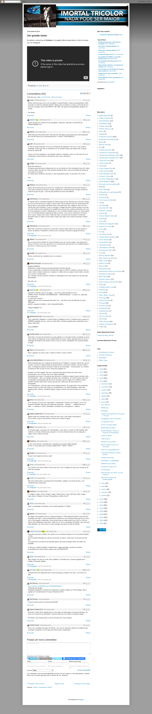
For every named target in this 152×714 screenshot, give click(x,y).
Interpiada (102, 357)
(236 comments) (110, 74)
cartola (101, 166)
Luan (101, 253)
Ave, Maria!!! (105, 405)
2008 (102, 514)
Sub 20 (101, 319)
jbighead (32, 120)
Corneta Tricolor (104, 176)
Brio (100, 147)
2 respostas (33, 235)
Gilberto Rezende (35, 531)
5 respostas (33, 423)
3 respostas (33, 286)
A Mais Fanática (104, 118)
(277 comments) (110, 54)
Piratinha (102, 290)
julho (103, 399)
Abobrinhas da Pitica (108, 428)
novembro (105, 387)
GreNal (101, 218)
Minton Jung (103, 263)
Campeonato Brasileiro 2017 (109, 158)
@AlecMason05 (104, 115)
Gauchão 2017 (104, 208)
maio (103, 483)
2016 (102, 375)
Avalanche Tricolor (105, 137)
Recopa (102, 313)
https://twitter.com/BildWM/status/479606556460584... (45, 586)
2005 (102, 523)
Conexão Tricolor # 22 (109, 467)
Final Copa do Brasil (106, 200)
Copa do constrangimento (110, 449)
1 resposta (32, 312)
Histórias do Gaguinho (107, 224)
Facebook (102, 197)
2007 (102, 517)
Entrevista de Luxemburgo (108, 192)
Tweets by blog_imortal (105, 335)
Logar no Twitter (57, 658)
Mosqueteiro (103, 269)
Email (50, 661)
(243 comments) (111, 70)
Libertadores (103, 245)
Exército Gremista (105, 355)
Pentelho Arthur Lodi (106, 287)
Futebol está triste (107, 457)
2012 (102, 502)
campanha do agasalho (107, 152)
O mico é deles (106, 435)
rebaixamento (104, 311)
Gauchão (102, 205)
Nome (29, 661)
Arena (101, 131)
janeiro (104, 495)
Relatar (88, 115)
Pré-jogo (102, 303)
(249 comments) (109, 57)
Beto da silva (103, 144)
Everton (102, 195)
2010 (102, 508)
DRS (100, 187)
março (103, 489)
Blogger (81, 699)
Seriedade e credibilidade (110, 460)
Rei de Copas (104, 316)
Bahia (101, 142)
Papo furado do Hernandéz (108, 282)
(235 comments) (110, 78)
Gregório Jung (104, 210)
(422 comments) (109, 43)
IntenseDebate (110, 82)
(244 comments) (110, 66)
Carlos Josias (104, 163)
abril (103, 486)
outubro (104, 390)
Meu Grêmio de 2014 (106, 258)
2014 (102, 381)
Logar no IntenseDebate (32, 658)
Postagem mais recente (36, 683)
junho (103, 402)
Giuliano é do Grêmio (108, 442)
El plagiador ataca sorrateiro (111, 419)
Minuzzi (101, 266)
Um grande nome (107, 421)
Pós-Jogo (102, 298)
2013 (102, 499)
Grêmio (101, 213)
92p (38, 570)
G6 (100, 203)
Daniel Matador (104, 181)
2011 (101, 505)
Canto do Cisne (104, 160)
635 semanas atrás (40, 100)
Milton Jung (103, 261)
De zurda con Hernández (108, 184)
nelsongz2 (33, 570)
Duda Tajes (103, 189)
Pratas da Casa (104, 300)
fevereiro (104, 492)
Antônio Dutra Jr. (105, 129)
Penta (101, 284)
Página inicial (59, 683)
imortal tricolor (104, 234)
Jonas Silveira (104, 239)
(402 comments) (108, 47)
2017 (102, 372)
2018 (102, 369)
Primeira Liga (103, 305)
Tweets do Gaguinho (106, 324)
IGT (100, 232)
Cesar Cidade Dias (105, 168)
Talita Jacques (104, 321)
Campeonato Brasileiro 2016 (109, 155)
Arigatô (101, 134)
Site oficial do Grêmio (106, 352)
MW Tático (103, 276)
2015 (102, 378)
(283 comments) (109, 51)
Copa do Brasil (104, 171)
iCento (101, 229)
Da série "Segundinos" (107, 179)
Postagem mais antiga (82, 683)
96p (37, 120)
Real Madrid (103, 308)
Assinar (29, 670)
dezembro (105, 384)
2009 (102, 511)
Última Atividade (56, 97)
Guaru (101, 221)
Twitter (101, 327)
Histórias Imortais (105, 226)
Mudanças (104, 408)
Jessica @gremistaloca (107, 237)
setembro (105, 393)
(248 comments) (109, 62)
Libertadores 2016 (105, 247)
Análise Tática (104, 126)
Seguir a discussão (88, 93)
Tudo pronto (105, 439)
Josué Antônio (104, 242)
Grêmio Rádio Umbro (106, 216)
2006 (102, 520)
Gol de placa (105, 470)
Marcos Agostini (104, 255)
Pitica (101, 292)
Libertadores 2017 (105, 250)
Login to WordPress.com (45, 658)
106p (43, 531)
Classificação (46, 97)
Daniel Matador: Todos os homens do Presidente (110, 431)
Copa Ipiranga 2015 (106, 173)
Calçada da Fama (105, 150)
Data (39, 97)
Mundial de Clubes (105, 274)
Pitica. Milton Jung (105, 295)
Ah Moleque (103, 123)
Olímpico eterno (104, 279)
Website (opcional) (75, 661)
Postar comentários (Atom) (42, 687)
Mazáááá (104, 411)
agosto (104, 396)
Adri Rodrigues (104, 121)
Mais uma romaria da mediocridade (108, 478)
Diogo (31, 464)
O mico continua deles (109, 425)
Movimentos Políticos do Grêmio (110, 271)
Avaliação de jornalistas (107, 139)
